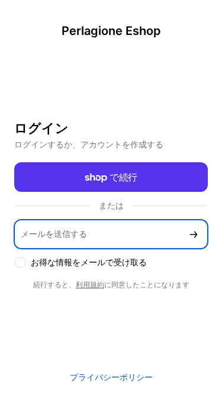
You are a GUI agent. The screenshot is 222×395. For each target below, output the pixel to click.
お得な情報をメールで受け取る (89, 262)
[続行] (194, 234)
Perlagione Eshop (111, 31)
